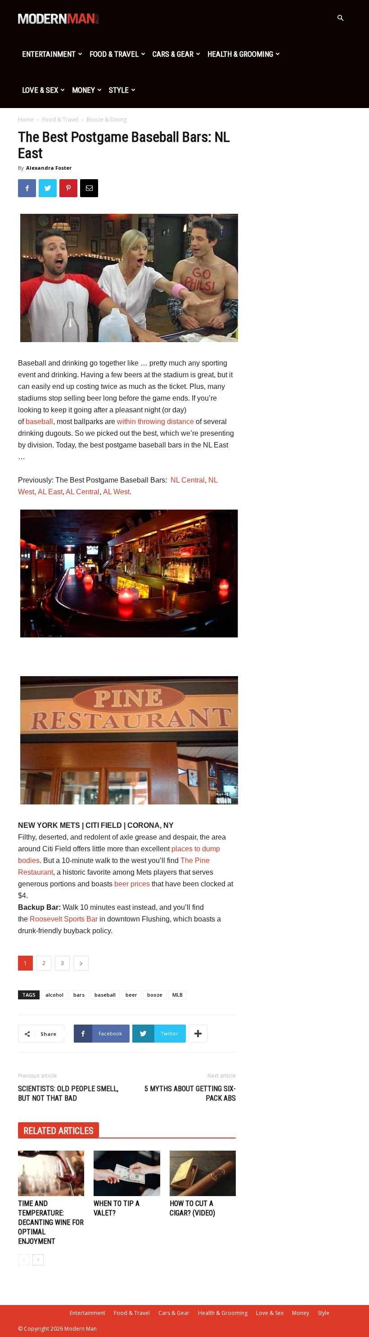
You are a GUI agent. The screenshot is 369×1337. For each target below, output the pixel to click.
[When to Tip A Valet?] (127, 1173)
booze (154, 994)
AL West (116, 492)
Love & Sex (40, 90)
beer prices (132, 884)
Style (119, 90)
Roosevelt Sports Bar (64, 919)
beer (131, 994)
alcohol (54, 994)
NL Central (188, 480)
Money (83, 90)
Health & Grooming (240, 54)
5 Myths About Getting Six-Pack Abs (190, 1093)
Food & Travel (114, 54)
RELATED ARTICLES (58, 1130)
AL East (50, 492)
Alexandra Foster (49, 167)
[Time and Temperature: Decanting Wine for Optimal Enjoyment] (51, 1173)
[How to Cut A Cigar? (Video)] (203, 1173)
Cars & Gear (173, 54)
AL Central (82, 492)
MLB (177, 994)
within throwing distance (155, 421)
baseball (39, 421)
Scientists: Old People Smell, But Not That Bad (68, 1093)
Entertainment (49, 54)
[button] (340, 18)
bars (79, 994)
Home (26, 119)
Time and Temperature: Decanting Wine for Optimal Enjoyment (51, 1222)
